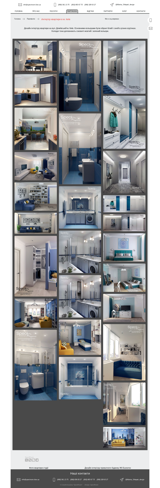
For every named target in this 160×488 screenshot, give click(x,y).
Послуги (53, 11)
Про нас (36, 11)
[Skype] (33, 460)
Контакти (141, 11)
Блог (124, 11)
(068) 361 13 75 (63, 5)
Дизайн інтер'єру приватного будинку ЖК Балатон (108, 468)
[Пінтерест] (138, 19)
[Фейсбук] (131, 19)
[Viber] (30, 460)
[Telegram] (37, 460)
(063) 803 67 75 (77, 5)
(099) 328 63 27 (90, 5)
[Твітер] (125, 19)
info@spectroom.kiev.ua (32, 5)
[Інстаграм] (144, 19)
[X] (26, 460)
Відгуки (90, 11)
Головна (18, 11)
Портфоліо (72, 11)
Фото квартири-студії (38, 468)
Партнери (108, 11)
